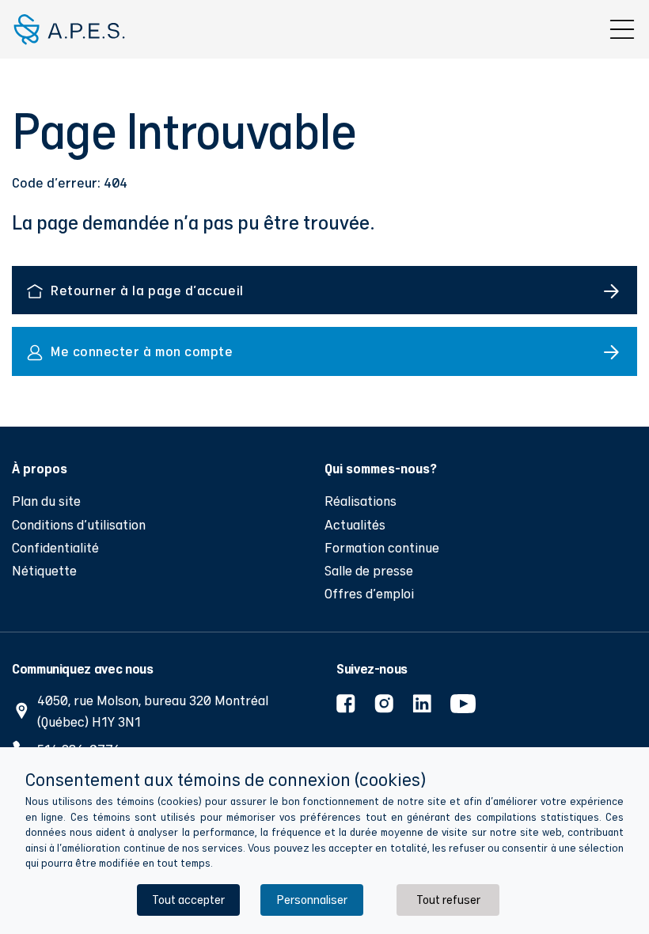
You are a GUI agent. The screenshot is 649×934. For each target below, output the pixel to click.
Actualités (354, 524)
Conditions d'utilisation (79, 524)
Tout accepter (188, 899)
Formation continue (381, 547)
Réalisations (360, 500)
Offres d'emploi (369, 593)
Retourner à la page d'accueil (147, 290)
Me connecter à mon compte (142, 351)
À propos (39, 467)
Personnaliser (311, 899)
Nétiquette (44, 570)
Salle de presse (368, 570)
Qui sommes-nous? (380, 467)
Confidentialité (55, 547)
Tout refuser (448, 899)
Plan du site (46, 500)
